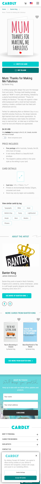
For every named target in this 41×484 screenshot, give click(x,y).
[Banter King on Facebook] (4, 304)
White (19, 208)
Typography (8, 208)
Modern (26, 218)
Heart (28, 208)
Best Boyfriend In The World (30, 346)
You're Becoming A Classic (10, 346)
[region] (20, 467)
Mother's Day (8, 213)
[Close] (36, 455)
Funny (20, 213)
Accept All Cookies (20, 478)
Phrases (6, 223)
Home (4, 9)
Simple (6, 218)
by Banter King (10, 349)
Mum (16, 218)
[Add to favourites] (37, 17)
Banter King (13, 9)
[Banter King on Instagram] (10, 304)
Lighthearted (32, 213)
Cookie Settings (20, 472)
